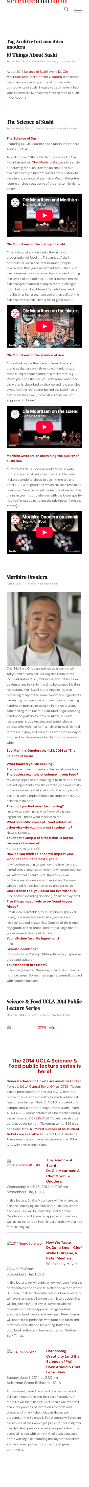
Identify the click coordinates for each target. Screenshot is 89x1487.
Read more (15, 98)
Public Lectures (46, 61)
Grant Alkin (70, 61)
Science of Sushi (36, 72)
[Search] (64, 10)
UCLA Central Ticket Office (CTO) (44, 1086)
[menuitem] (64, 10)
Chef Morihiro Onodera (45, 77)
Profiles (32, 583)
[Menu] (75, 10)
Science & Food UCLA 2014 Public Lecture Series (44, 1005)
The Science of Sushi (30, 121)
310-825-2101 (38, 1118)
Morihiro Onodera (27, 577)
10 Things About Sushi (32, 54)
